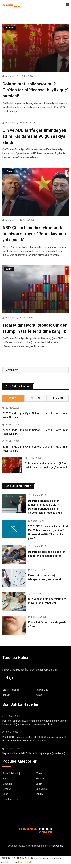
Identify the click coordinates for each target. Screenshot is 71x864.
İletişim (6, 694)
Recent (13, 398)
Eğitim (6, 778)
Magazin (7, 783)
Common (57, 398)
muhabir (9, 76)
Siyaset (7, 788)
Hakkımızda (42, 689)
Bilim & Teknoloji (11, 773)
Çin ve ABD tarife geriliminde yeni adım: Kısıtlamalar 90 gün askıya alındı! (34, 136)
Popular (35, 398)
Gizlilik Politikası (11, 689)
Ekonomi (40, 778)
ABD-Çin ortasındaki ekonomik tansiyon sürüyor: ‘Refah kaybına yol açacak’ (34, 233)
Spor (5, 793)
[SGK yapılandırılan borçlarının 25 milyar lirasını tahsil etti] (14, 601)
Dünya (39, 773)
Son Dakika (42, 788)
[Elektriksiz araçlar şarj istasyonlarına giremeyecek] (14, 578)
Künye (39, 694)
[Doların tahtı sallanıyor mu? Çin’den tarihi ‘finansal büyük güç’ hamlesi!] (12, 465)
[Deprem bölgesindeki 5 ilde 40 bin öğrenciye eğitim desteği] (14, 554)
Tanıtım (40, 793)
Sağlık (39, 783)
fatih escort (24, 862)
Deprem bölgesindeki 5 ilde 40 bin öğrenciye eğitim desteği (33, 753)
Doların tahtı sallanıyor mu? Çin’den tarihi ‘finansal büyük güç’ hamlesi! (35, 90)
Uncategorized (10, 799)
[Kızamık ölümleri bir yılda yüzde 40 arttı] (14, 625)
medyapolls (57, 845)
